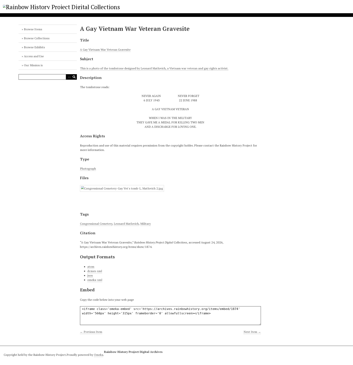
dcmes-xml (94, 271)
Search (74, 77)
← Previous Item (91, 332)
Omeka (98, 355)
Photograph (88, 169)
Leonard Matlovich (126, 224)
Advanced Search (68, 77)
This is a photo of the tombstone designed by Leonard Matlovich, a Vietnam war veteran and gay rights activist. (154, 68)
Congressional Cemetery (96, 224)
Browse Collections (36, 38)
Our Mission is (33, 65)
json (90, 275)
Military (145, 224)
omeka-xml (94, 280)
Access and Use (34, 56)
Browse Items (33, 29)
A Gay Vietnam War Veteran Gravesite (105, 50)
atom (90, 267)
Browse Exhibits (34, 47)
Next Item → (252, 332)
